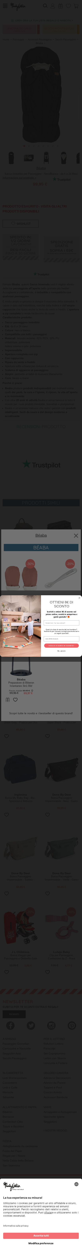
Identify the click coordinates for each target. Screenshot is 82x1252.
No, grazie (62, 651)
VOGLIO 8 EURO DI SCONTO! (61, 645)
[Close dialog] (79, 597)
